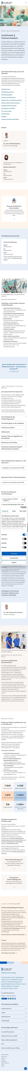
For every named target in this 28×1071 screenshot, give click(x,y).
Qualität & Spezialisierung (18, 851)
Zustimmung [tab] (5, 511)
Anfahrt (3, 1012)
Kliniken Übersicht (5, 1016)
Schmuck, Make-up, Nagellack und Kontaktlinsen (11, 437)
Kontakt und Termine (6, 1008)
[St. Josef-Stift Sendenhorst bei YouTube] (13, 998)
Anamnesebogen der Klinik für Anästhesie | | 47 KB (14, 499)
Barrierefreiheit (4, 1061)
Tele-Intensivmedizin (6, 111)
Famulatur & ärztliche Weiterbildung (10, 119)
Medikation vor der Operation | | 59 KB (13, 467)
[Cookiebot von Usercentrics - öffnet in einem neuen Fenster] (20, 507)
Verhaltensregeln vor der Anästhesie (12, 423)
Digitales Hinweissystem (5, 1062)
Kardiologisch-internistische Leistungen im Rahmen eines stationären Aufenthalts (10, 593)
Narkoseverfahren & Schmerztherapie (10, 103)
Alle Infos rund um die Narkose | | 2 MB (13, 482)
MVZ (2, 1044)
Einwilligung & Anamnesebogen (9, 105)
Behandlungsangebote (6, 94)
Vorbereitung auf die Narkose (8, 97)
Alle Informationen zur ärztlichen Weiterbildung (12, 934)
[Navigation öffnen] (26, 3)
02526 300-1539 (8, 175)
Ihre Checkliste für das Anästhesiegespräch (8, 418)
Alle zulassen (14, 553)
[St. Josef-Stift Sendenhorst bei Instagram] (10, 998)
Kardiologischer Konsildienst (8, 108)
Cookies (2, 1064)
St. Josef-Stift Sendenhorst (7, 1032)
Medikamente (5, 432)
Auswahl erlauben (14, 558)
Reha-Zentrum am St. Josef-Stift (9, 1036)
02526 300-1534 (8, 171)
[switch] (24, 539)
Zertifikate (4, 116)
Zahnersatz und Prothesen (9, 442)
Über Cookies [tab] (23, 511)
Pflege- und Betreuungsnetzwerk (9, 1040)
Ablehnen (14, 562)
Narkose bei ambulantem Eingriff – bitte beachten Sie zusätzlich (12, 448)
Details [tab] (14, 511)
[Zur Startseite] (6, 2)
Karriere (3, 998)
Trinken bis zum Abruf (7, 427)
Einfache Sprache (4, 1056)
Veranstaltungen (5, 1020)
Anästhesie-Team (5, 89)
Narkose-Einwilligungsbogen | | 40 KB (13, 504)
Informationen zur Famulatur (8, 953)
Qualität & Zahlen (5, 114)
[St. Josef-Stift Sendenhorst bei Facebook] (8, 998)
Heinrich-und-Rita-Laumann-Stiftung (10, 1048)
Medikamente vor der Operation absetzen (11, 100)
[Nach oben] (25, 1068)
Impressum (3, 1059)
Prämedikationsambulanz (7, 92)
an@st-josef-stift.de (8, 179)
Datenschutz (3, 1058)
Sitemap (2, 1066)
